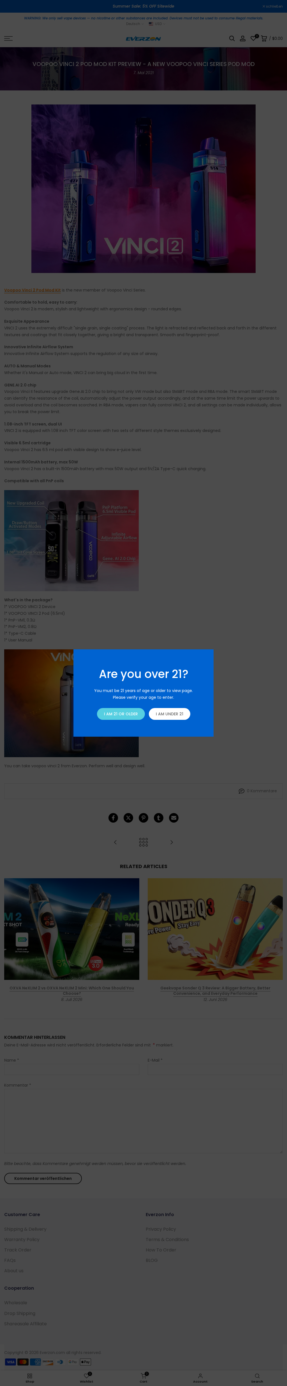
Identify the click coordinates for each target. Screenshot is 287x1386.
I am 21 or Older (121, 714)
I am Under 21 (169, 714)
